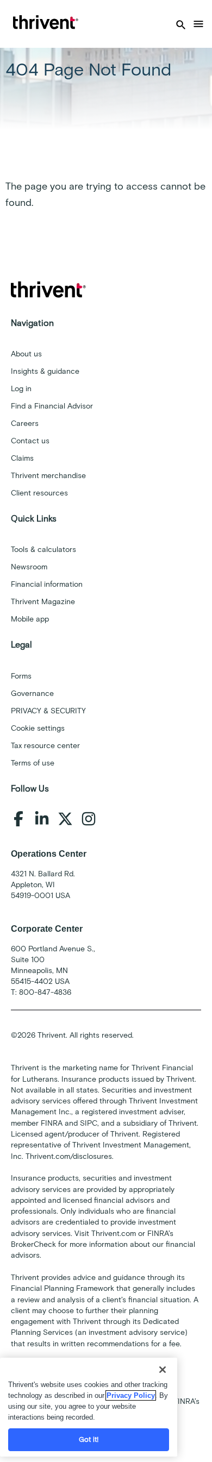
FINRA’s (186, 1401)
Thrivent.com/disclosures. (70, 1156)
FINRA (52, 1123)
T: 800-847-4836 (41, 992)
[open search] (181, 24)
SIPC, (89, 1123)
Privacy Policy (131, 1395)
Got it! (89, 1439)
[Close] (162, 1370)
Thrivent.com (113, 1233)
